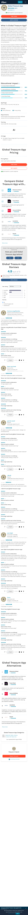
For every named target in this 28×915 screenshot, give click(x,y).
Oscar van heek (11, 366)
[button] (19, 360)
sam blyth (10, 533)
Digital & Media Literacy (11, 735)
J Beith (9, 475)
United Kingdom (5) (8, 304)
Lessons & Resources (11, 736)
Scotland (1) (6, 305)
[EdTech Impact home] (3, 2)
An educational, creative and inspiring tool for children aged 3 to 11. (13, 688)
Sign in (20, 2)
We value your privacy (14, 759)
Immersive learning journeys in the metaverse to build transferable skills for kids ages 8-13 (13, 722)
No (18, 258)
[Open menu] (25, 2)
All (4, 302)
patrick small (11, 421)
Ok (17, 913)
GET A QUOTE (14, 168)
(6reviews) (10, 10)
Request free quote (14, 756)
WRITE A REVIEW (14, 20)
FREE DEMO (14, 16)
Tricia (8, 597)
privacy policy (11, 913)
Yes (10, 258)
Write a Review (14, 280)
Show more (4, 243)
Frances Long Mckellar (13, 311)
